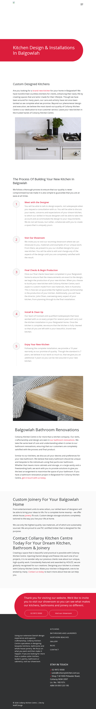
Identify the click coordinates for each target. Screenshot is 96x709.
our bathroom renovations (62, 440)
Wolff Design (18, 705)
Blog (52, 645)
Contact (54, 649)
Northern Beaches (59, 637)
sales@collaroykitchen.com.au (66, 672)
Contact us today (36, 571)
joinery (28, 515)
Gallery (54, 641)
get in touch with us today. (34, 477)
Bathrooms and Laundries (63, 633)
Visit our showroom (63, 613)
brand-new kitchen (41, 90)
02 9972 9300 (36, 613)
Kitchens (54, 629)
